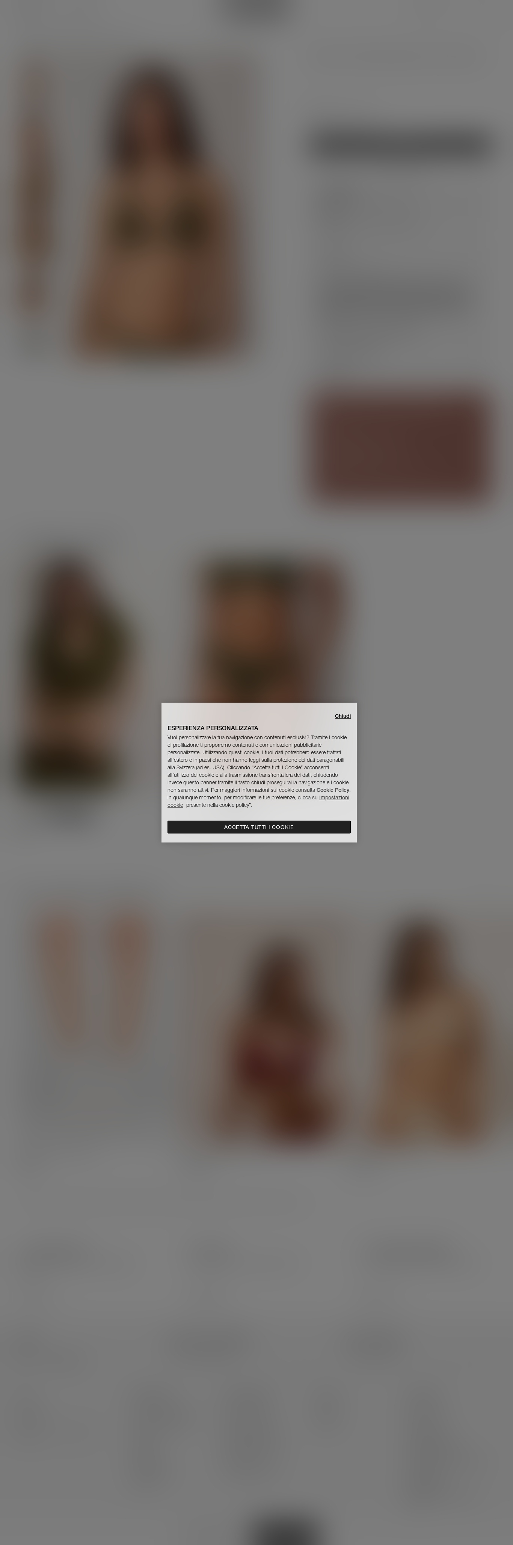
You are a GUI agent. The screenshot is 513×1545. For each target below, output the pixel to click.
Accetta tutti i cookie (259, 827)
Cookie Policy (333, 790)
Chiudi (343, 716)
